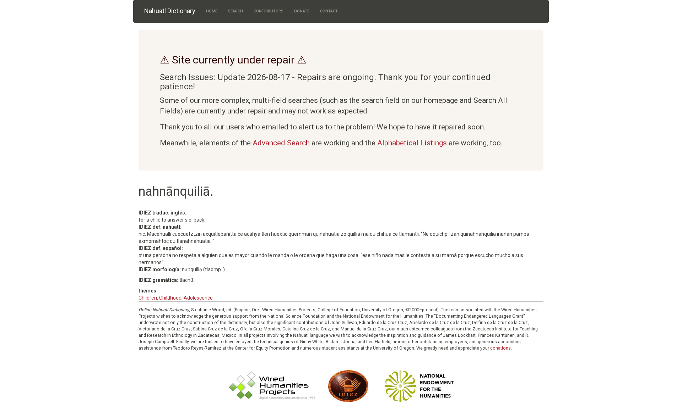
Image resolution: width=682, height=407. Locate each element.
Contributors (268, 11)
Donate (301, 11)
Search (235, 11)
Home (211, 11)
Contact (329, 11)
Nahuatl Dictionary (169, 11)
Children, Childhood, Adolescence (176, 298)
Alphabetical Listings (412, 143)
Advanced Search (281, 143)
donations (500, 348)
